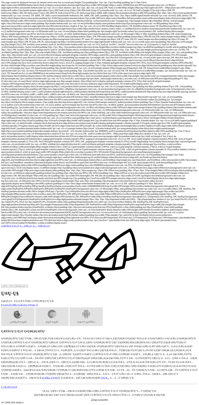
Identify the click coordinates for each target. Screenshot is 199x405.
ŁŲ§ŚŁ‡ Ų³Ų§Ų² (50, 378)
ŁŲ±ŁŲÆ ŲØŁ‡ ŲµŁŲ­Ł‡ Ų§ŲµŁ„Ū (19, 305)
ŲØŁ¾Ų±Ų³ (44, 226)
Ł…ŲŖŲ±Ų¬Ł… (28, 226)
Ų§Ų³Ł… (105, 378)
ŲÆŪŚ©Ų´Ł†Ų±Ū (10, 226)
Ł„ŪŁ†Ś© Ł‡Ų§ (9, 387)
